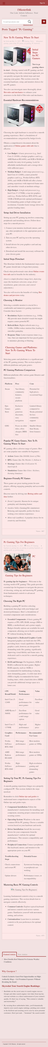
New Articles (22, 954)
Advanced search (28, 25)
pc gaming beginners (33, 548)
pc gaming (27, 43)
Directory (14, 1044)
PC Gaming (34, 546)
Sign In (42, 3)
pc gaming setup (18, 550)
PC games (20, 43)
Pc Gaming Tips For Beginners (19, 542)
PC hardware (36, 43)
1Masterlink (24, 9)
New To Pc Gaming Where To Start (21, 37)
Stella (7, 41)
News (32, 41)
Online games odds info (24, 145)
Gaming (26, 41)
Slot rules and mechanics (13, 92)
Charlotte (8, 546)
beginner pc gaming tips (11, 548)
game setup (12, 43)
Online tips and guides (28, 796)
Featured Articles (9, 954)
